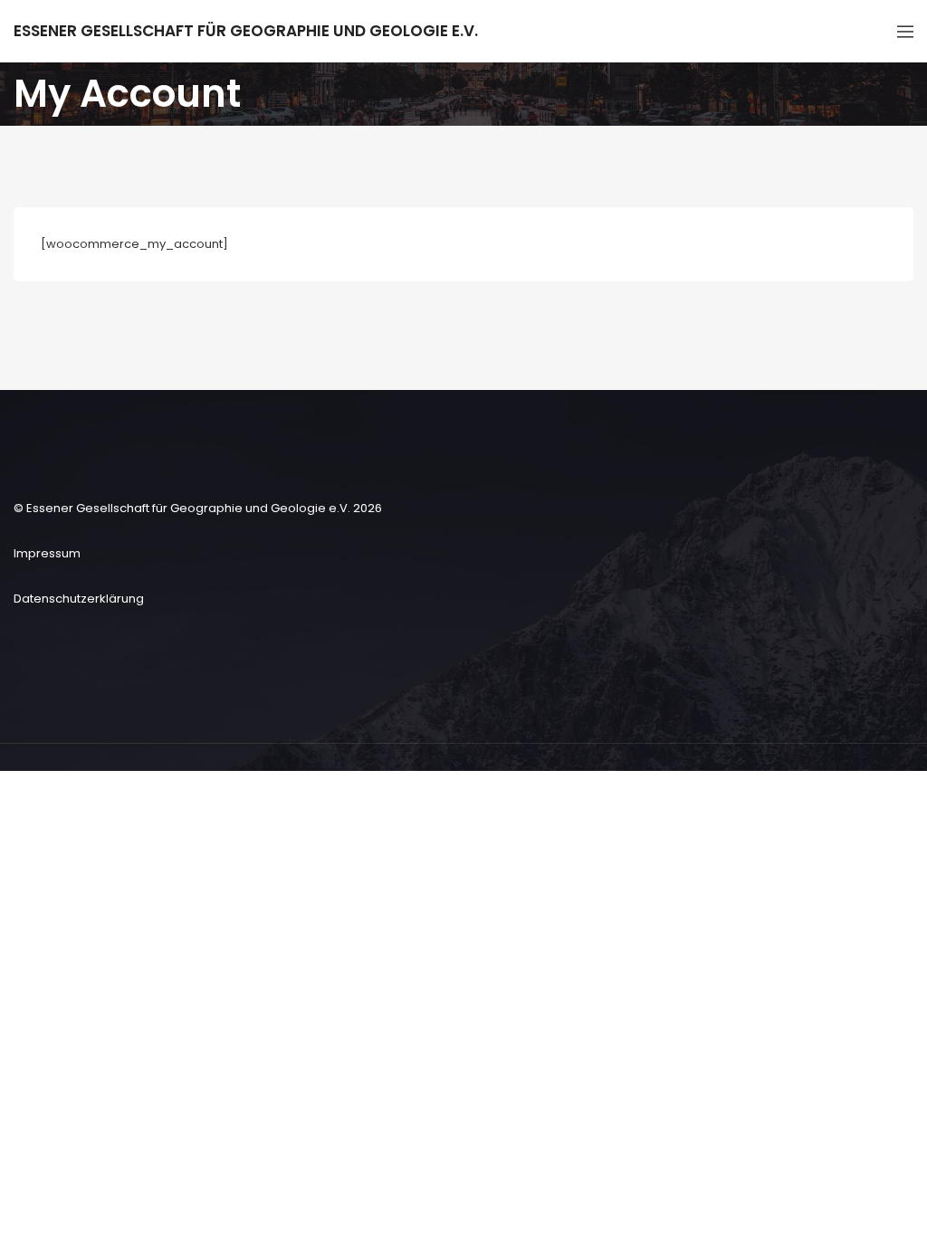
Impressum (47, 553)
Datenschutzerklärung (79, 598)
